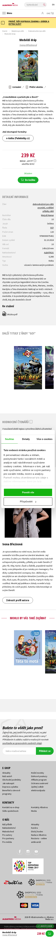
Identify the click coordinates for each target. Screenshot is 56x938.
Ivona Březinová (28, 45)
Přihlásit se (45, 751)
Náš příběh (7, 824)
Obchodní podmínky (11, 779)
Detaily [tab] (26, 439)
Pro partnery (8, 838)
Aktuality (6, 772)
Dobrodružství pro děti (37, 31)
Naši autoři (7, 776)
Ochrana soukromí (39, 783)
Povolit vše (28, 492)
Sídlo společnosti (10, 811)
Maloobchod (8, 831)
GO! (52, 227)
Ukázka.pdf (10, 314)
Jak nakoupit (8, 783)
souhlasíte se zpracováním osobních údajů (22, 743)
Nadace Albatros (39, 835)
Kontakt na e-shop (10, 807)
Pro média (7, 842)
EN (53, 4)
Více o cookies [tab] (44, 439)
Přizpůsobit (26, 501)
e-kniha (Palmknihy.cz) (18, 138)
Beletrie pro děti (18, 31)
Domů (4, 31)
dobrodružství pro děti (43, 204)
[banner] (16, 3)
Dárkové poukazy (39, 776)
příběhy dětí (48, 211)
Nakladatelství (9, 827)
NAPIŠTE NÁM (46, 926)
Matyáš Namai (47, 215)
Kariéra (34, 827)
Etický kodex (37, 831)
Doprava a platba (10, 786)
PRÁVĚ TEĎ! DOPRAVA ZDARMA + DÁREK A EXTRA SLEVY (29, 22)
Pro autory (7, 835)
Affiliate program (39, 779)
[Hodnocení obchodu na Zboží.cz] (13, 881)
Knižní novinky (37, 772)
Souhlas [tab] (9, 439)
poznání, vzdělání (46, 207)
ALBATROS (49, 252)
